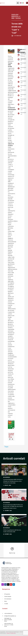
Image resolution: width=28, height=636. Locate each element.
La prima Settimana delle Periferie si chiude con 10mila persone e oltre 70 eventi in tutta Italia (12, 481)
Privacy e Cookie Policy (11, 633)
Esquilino (14, 14)
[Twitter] (8, 584)
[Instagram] (2, 584)
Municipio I (15, 16)
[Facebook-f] (5, 584)
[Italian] (23, 2)
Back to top (12, 553)
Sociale (18, 18)
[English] (21, 2)
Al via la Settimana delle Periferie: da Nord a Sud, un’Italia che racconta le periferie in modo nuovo (13, 506)
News (12, 18)
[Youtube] (11, 584)
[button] (18, 3)
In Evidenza (6, 477)
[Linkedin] (13, 584)
